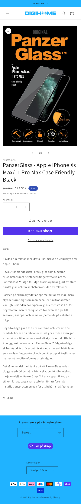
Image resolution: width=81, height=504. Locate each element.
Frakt (17, 193)
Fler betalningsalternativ (40, 240)
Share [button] (10, 398)
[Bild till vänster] (32, 153)
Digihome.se (34, 497)
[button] (7, 13)
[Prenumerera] (59, 432)
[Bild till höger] (49, 153)
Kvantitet (8, 199)
